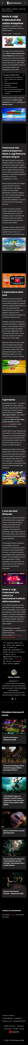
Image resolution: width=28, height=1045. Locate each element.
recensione (5, 424)
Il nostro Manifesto (7, 1018)
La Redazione (17, 1018)
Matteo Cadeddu (7, 33)
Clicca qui (18, 659)
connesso (13, 914)
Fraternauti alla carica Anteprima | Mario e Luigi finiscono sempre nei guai (13, 79)
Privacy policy (7, 1029)
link (3, 417)
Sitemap (21, 1029)
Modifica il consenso (9, 1026)
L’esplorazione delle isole (11, 83)
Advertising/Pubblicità (19, 1021)
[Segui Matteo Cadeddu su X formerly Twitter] (15, 698)
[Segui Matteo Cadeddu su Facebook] (12, 698)
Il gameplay (7, 85)
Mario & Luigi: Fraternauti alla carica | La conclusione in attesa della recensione (14, 91)
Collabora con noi (7, 1021)
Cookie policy (20, 1026)
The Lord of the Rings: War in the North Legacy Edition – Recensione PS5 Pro (13, 768)
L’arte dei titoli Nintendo (10, 87)
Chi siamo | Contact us (8, 1015)
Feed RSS (15, 1029)
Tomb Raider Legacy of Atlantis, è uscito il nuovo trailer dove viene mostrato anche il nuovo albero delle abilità (13, 800)
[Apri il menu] (25, 3)
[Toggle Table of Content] (22, 75)
